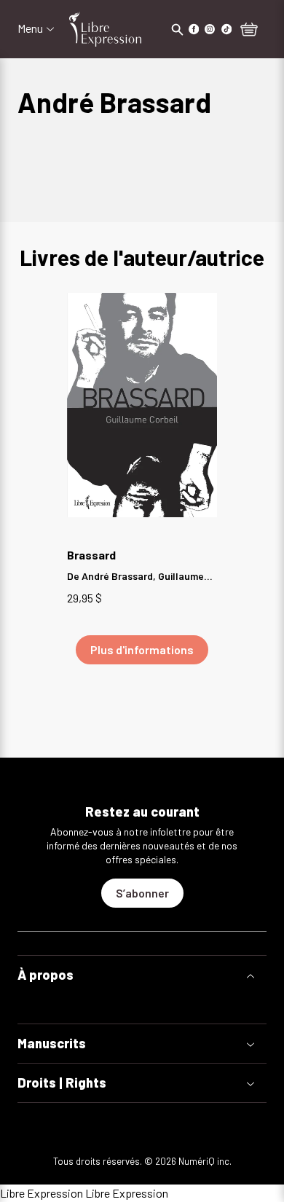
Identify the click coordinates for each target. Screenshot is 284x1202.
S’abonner (142, 893)
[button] (142, 975)
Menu (30, 28)
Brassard (91, 555)
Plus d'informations (142, 649)
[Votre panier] (249, 30)
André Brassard (117, 576)
